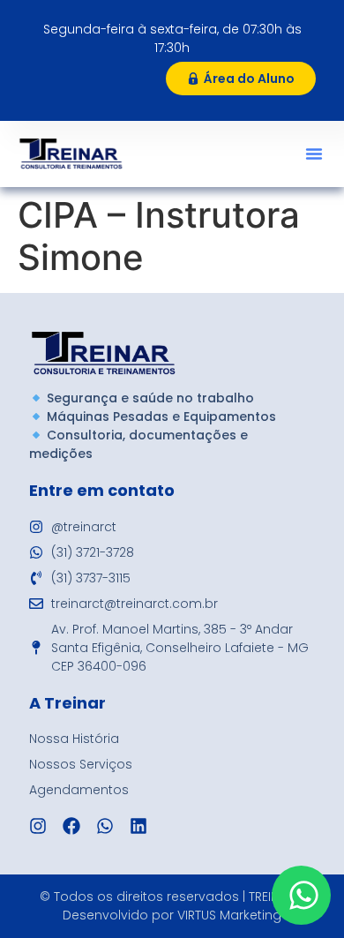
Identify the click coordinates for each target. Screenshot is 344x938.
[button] (314, 153)
